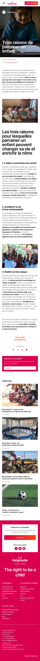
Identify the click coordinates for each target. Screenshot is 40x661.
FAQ (3, 596)
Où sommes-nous (7, 589)
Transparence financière (9, 591)
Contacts (5, 598)
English (23, 564)
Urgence (23, 593)
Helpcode (10, 12)
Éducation (23, 587)
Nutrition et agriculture (27, 598)
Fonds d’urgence (7, 614)
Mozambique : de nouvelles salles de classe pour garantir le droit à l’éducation (17, 478)
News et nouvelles (7, 593)
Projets (22, 600)
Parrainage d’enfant (11, 62)
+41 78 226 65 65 (9, 638)
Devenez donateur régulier (10, 609)
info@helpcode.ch (11, 640)
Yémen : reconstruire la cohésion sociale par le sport (12, 511)
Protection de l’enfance (27, 589)
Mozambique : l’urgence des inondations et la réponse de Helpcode (16, 410)
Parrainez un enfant (8, 612)
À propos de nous (7, 587)
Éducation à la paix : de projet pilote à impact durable (13, 444)
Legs (3, 616)
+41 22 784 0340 (9, 636)
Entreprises (5, 618)
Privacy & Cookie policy (31, 656)
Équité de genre (25, 591)
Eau (21, 596)
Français (17, 564)
